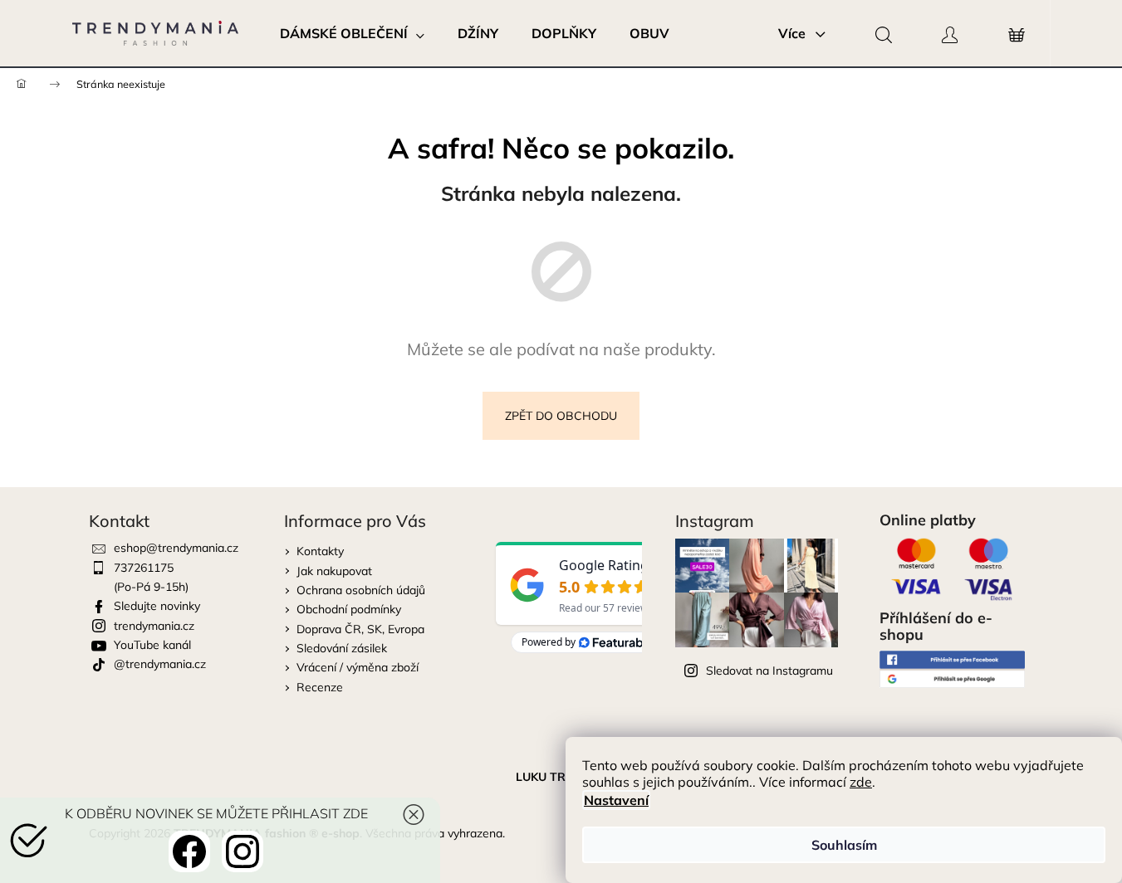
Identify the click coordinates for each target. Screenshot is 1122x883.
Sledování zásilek (341, 648)
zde (861, 781)
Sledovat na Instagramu (769, 670)
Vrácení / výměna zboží (357, 667)
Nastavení (616, 800)
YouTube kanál (152, 644)
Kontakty (320, 551)
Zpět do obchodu (561, 415)
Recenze (319, 687)
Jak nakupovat (334, 570)
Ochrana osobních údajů (360, 590)
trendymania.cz (154, 625)
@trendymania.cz (160, 663)
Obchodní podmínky (348, 609)
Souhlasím (844, 845)
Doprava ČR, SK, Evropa (360, 629)
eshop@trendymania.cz (176, 547)
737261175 (144, 567)
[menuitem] (352, 33)
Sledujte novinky (157, 605)
